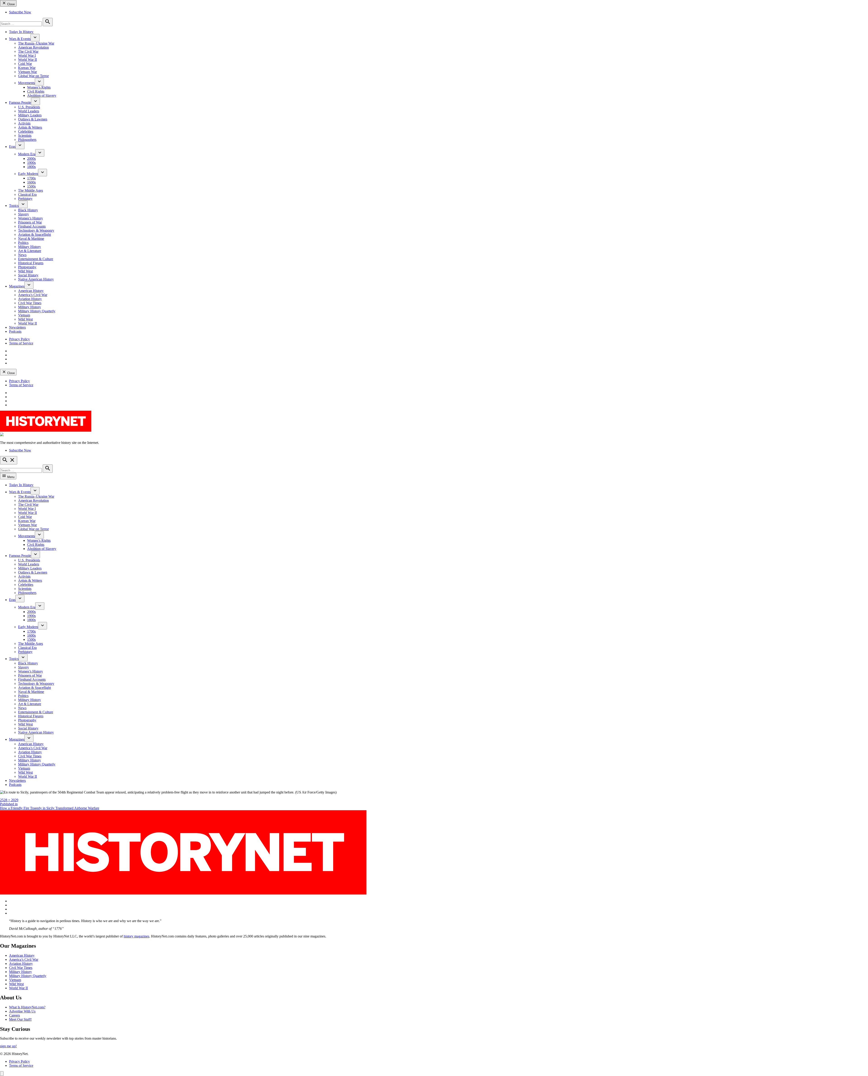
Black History (28, 210)
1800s (31, 167)
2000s (31, 158)
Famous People (20, 102)
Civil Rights (35, 91)
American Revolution (33, 47)
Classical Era (27, 194)
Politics (23, 243)
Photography (27, 267)
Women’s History (30, 218)
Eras (12, 146)
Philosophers (27, 139)
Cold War (25, 64)
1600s (31, 182)
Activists (24, 123)
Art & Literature (29, 251)
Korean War (26, 68)
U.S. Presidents (29, 107)
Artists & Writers (30, 127)
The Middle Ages (30, 190)
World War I (27, 55)
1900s (31, 163)
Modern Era (26, 154)
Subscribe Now (20, 12)
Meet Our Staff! (20, 1019)
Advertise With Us (22, 1011)
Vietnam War (27, 72)
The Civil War (28, 51)
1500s (31, 186)
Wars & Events (20, 39)
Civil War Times (29, 303)
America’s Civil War (32, 295)
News (22, 255)
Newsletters (17, 327)
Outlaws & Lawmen (32, 119)
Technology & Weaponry (36, 230)
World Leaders (28, 111)
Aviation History (30, 299)
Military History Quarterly (36, 311)
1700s (31, 178)
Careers (14, 1015)
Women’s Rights (39, 87)
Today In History (21, 32)
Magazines (16, 286)
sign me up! (8, 1046)
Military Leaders (30, 115)
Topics (14, 205)
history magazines (136, 936)
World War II (27, 59)
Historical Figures (30, 263)
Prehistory (25, 198)
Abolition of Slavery (41, 95)
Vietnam (24, 315)
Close (10, 4)
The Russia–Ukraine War (36, 43)
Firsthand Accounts (32, 226)
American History (31, 291)
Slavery (23, 214)
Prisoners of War (30, 222)
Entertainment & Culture (35, 259)
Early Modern (28, 174)
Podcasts (15, 331)
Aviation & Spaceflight (34, 234)
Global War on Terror (33, 76)
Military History (29, 247)
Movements (26, 83)
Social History (28, 275)
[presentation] (35, 37)
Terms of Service (21, 343)
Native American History (36, 279)
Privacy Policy (19, 339)
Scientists (24, 135)
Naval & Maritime (31, 238)
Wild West (25, 271)
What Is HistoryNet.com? (27, 1007)
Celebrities (25, 131)
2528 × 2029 (9, 800)
